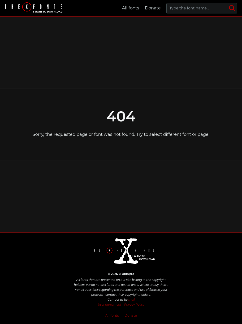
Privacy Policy (134, 304)
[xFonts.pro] (34, 8)
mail (131, 299)
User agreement (109, 304)
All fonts (130, 8)
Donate (153, 8)
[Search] (232, 8)
